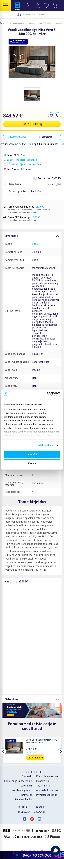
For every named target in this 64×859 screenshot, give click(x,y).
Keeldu (32, 463)
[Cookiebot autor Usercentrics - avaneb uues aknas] (46, 394)
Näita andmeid (46, 445)
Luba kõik (32, 454)
